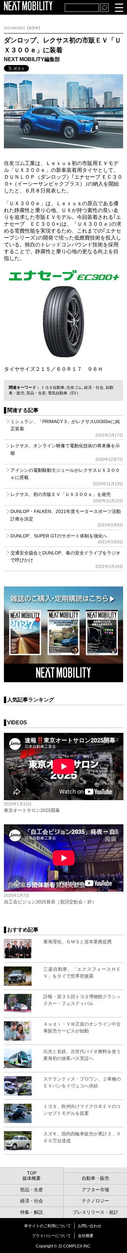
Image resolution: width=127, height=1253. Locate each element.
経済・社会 (94, 387)
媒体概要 (31, 1178)
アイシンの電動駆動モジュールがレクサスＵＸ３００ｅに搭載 (66, 477)
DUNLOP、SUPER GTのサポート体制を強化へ (66, 538)
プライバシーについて (51, 1235)
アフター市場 (95, 1189)
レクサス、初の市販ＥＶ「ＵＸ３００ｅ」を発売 (66, 497)
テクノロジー (95, 1200)
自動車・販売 (95, 1178)
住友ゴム (74, 387)
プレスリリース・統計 (95, 1212)
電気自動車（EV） (64, 393)
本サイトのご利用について (47, 1226)
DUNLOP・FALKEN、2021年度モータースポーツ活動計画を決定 (66, 518)
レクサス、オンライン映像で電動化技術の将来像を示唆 (66, 452)
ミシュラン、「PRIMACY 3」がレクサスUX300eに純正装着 (66, 428)
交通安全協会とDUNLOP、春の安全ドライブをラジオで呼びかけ (66, 559)
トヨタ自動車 (52, 387)
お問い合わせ (89, 1226)
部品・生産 (36, 393)
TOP (31, 1173)
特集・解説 (31, 1212)
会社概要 (85, 1235)
